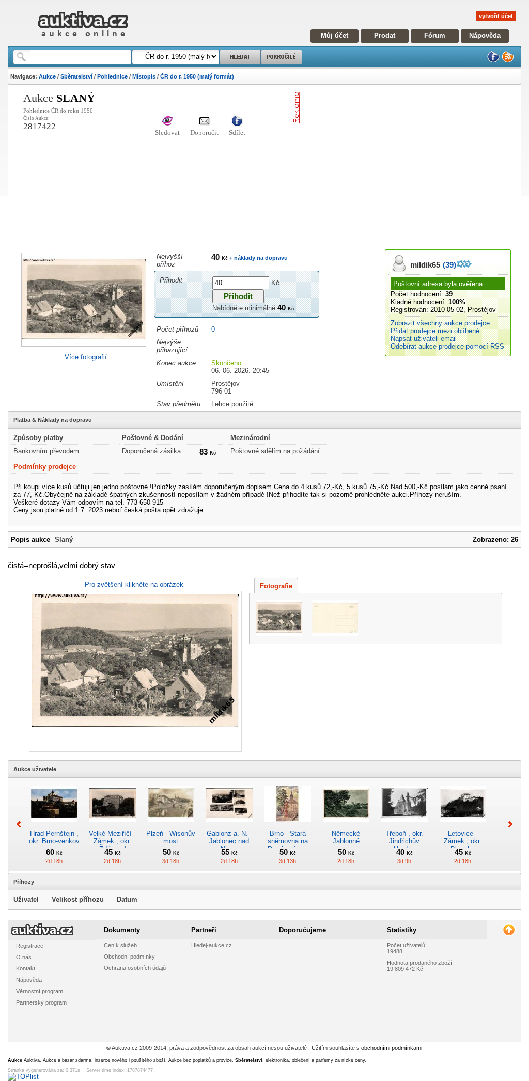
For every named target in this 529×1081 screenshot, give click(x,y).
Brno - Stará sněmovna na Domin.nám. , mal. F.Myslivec (288, 844)
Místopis (143, 76)
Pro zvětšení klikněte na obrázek (134, 584)
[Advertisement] (416, 164)
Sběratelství (76, 76)
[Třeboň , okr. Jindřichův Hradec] (404, 825)
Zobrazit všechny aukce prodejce (440, 323)
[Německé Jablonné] (346, 825)
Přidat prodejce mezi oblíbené (435, 331)
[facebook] (493, 61)
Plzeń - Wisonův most (170, 837)
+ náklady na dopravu (258, 258)
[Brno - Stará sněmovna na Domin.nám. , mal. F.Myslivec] (287, 825)
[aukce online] (83, 39)
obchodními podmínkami (391, 1048)
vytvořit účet (496, 16)
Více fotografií (86, 357)
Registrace (29, 946)
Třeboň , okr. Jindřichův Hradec (404, 841)
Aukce (47, 76)
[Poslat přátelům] (204, 122)
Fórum (434, 35)
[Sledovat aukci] (167, 122)
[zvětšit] (134, 671)
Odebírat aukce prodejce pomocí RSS (447, 346)
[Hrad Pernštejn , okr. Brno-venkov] (54, 825)
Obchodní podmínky (129, 956)
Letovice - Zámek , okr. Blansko (462, 841)
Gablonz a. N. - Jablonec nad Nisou (229, 841)
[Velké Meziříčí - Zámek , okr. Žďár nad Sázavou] (112, 825)
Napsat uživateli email (424, 338)
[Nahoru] (509, 930)
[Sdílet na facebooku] (237, 122)
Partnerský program (41, 1002)
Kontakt (25, 968)
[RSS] (508, 61)
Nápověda (485, 35)
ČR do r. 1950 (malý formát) (197, 76)
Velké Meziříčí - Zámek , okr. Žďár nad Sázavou (112, 844)
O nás (24, 957)
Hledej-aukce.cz (211, 945)
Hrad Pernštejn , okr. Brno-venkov (54, 837)
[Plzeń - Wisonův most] (171, 825)
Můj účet (334, 35)
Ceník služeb (120, 945)
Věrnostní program (39, 991)
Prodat (384, 35)
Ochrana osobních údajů (135, 968)
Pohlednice (112, 76)
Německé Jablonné (346, 837)
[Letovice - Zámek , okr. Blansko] (463, 825)
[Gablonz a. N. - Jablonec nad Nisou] (229, 825)
